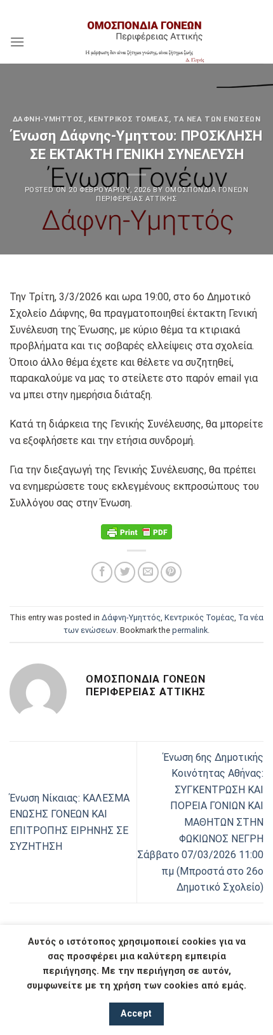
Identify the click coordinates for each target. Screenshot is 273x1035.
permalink (190, 630)
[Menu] (17, 41)
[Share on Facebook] (101, 572)
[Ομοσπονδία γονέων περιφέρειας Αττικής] (144, 41)
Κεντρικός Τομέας (128, 119)
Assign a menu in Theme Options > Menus (137, 9)
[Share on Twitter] (124, 572)
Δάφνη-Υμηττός (48, 119)
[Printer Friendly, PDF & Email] (136, 531)
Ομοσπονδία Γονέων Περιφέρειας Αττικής (172, 194)
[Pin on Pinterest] (171, 572)
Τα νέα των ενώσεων (216, 119)
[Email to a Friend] (148, 572)
